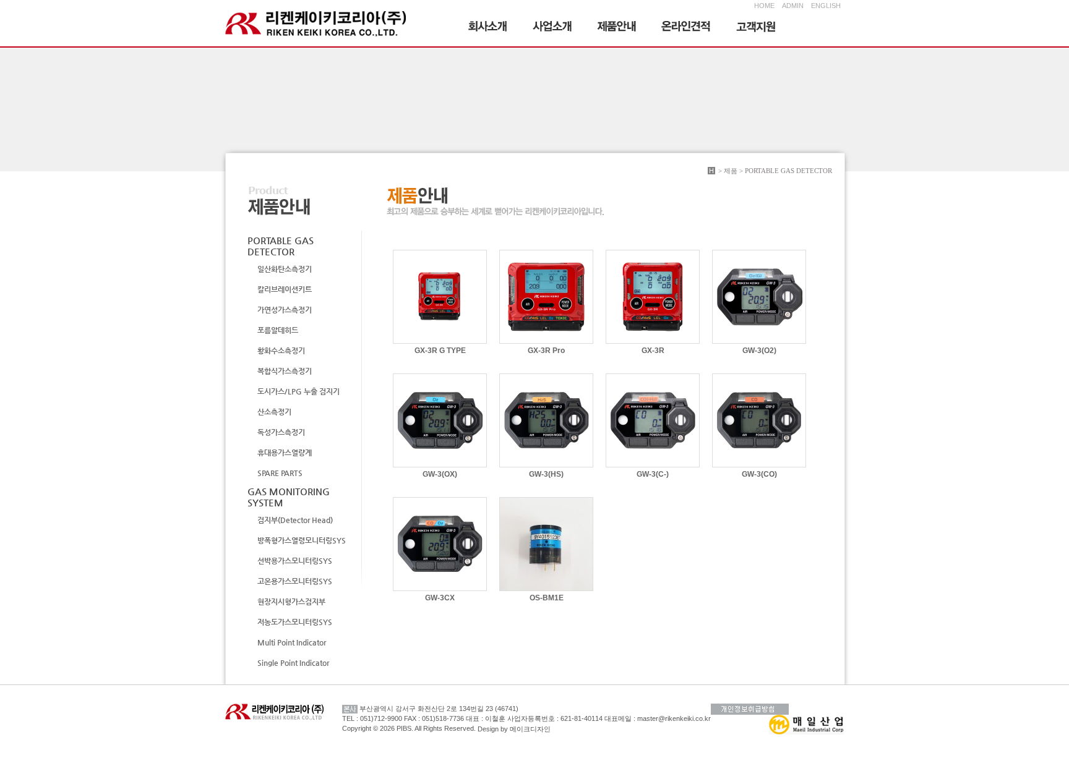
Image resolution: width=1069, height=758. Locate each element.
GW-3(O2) (759, 350)
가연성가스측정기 (284, 309)
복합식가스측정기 (284, 371)
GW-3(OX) (440, 474)
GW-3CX (440, 598)
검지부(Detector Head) (295, 520)
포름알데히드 (277, 330)
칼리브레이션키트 (284, 289)
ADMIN (793, 5)
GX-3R (653, 350)
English (823, 5)
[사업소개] (552, 28)
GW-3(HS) (546, 474)
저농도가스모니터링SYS (294, 622)
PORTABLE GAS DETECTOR (280, 246)
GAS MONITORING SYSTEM (288, 497)
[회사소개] (488, 28)
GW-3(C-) (653, 474)
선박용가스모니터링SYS (294, 560)
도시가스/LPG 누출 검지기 (298, 391)
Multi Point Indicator (291, 642)
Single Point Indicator (293, 662)
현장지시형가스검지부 (291, 601)
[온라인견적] (686, 28)
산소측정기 (274, 411)
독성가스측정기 (281, 432)
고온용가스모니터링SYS (294, 581)
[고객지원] (756, 28)
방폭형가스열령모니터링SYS (301, 540)
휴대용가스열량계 (284, 452)
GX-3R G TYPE (440, 350)
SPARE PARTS (280, 473)
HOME (764, 5)
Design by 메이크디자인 (514, 729)
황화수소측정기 (281, 350)
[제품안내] (617, 28)
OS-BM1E (547, 598)
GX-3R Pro (546, 350)
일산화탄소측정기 (284, 269)
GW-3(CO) (759, 474)
